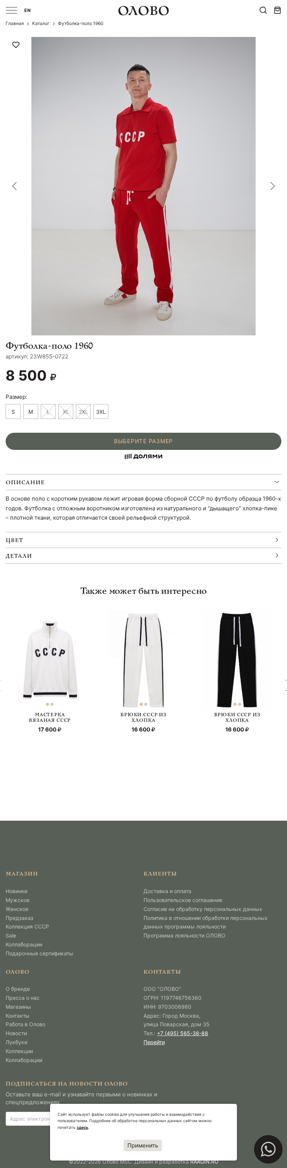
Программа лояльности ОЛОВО (184, 935)
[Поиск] (263, 10)
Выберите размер (143, 441)
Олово (18, 972)
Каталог (41, 23)
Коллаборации (24, 944)
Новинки (16, 891)
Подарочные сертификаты (39, 953)
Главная (15, 23)
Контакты (18, 1015)
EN (27, 10)
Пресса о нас (23, 998)
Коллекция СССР (27, 926)
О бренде (18, 989)
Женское (17, 909)
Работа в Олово (25, 1024)
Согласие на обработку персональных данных (203, 909)
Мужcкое (18, 900)
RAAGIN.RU (204, 1161)
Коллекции (19, 1051)
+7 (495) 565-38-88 (182, 1033)
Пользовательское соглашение (183, 900)
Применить (142, 1145)
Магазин (22, 874)
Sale (11, 935)
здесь (82, 1127)
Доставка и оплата (167, 891)
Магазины (18, 1006)
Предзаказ (19, 918)
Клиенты (160, 874)
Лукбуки (16, 1042)
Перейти (154, 1042)
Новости (16, 1033)
